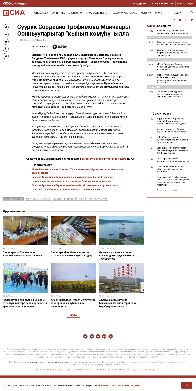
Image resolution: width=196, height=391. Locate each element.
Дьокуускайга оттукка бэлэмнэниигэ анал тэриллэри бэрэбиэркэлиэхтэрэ (117, 303)
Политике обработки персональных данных (120, 385)
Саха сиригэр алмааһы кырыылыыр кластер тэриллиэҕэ (173, 159)
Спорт (158, 13)
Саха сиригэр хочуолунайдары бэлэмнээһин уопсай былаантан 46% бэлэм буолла (173, 150)
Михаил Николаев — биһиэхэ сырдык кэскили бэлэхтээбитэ (172, 130)
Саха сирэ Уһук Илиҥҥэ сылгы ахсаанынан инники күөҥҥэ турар (71, 254)
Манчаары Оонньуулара (38, 199)
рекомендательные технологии (43, 362)
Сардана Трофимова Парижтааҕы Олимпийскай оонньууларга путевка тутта (75, 185)
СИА (44, 40)
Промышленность (96, 13)
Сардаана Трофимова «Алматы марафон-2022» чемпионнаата (67, 189)
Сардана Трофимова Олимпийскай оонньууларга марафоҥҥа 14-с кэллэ (72, 177)
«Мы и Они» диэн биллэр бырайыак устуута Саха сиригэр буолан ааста (173, 67)
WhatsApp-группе (116, 158)
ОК (187, 385)
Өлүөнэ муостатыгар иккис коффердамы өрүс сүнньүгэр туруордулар (117, 255)
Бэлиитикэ (58, 13)
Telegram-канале (92, 158)
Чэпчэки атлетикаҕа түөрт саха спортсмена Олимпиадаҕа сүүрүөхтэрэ (71, 181)
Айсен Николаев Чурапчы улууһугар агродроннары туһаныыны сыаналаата (73, 303)
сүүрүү (80, 199)
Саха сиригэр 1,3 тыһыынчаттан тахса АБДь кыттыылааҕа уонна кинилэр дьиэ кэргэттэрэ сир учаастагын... (173, 181)
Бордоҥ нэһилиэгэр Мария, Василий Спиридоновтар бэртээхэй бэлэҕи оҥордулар (171, 121)
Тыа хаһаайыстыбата (124, 13)
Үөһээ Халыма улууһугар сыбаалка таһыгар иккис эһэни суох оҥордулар (172, 140)
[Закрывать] (193, 380)
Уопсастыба (40, 13)
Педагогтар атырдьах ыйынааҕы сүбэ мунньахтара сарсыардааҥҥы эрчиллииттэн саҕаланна (25, 303)
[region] (98, 384)
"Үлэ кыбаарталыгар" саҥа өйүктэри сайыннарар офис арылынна (170, 169)
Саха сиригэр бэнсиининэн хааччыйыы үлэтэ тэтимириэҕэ (22, 254)
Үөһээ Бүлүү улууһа (97, 199)
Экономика (75, 13)
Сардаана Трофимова (63, 199)
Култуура (146, 13)
